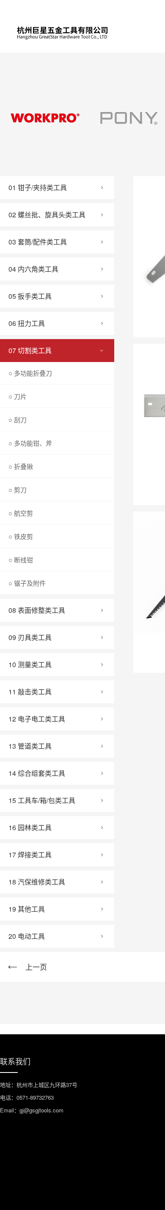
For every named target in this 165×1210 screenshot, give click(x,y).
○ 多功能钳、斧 (30, 442)
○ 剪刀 (17, 489)
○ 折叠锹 (20, 466)
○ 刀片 (17, 396)
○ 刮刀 (17, 419)
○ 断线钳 (20, 559)
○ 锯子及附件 (27, 582)
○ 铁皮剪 (20, 536)
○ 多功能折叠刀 (30, 372)
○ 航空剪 (20, 512)
